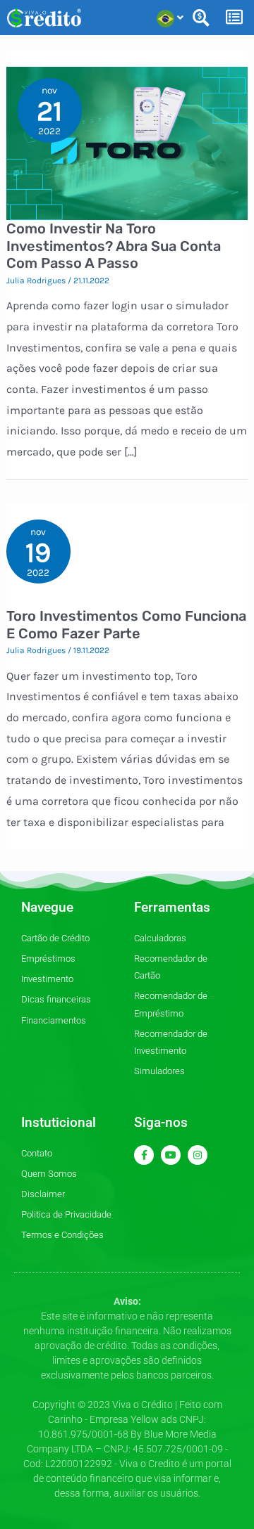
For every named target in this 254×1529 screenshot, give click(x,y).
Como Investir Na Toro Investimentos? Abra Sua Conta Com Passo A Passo (113, 245)
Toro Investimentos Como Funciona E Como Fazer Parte (126, 624)
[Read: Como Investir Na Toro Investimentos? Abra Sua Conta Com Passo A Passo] (127, 142)
